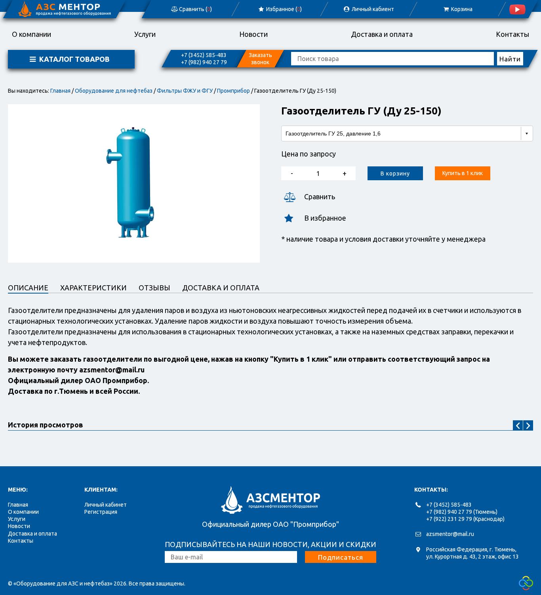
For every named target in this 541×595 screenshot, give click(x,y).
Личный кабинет (105, 505)
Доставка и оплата (382, 34)
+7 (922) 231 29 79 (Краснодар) (465, 519)
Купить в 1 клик (462, 173)
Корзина (461, 9)
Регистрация (100, 512)
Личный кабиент (372, 9)
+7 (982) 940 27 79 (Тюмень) (461, 512)
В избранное (325, 218)
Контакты (512, 34)
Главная (60, 91)
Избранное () (283, 9)
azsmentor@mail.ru (450, 534)
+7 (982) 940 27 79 (204, 62)
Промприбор (233, 91)
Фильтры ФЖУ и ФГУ (185, 91)
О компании (31, 34)
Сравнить (319, 196)
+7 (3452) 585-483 (204, 55)
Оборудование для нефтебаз (113, 91)
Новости (253, 34)
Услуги (145, 34)
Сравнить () (195, 9)
